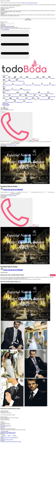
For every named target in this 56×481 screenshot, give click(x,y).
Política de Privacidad (10, 441)
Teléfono (15, 141)
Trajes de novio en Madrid (13, 189)
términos (5, 195)
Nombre (1, 141)
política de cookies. (34, 2)
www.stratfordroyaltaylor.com (5, 425)
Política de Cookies (18, 441)
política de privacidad (26, 2)
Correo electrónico (30, 141)
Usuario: (1, 22)
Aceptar (28, 18)
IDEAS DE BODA (6, 104)
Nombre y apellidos (3, 192)
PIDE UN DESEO (6, 105)
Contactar (52, 275)
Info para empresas (10, 439)
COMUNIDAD (5, 103)
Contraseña (2, 24)
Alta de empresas (3, 439)
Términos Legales (3, 441)
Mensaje (9, 143)
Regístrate (2, 26)
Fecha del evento (47, 141)
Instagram (2, 427)
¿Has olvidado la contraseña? (9, 26)
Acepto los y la (8, 195)
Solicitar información (4, 272)
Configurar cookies (28, 19)
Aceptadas (2, 9)
